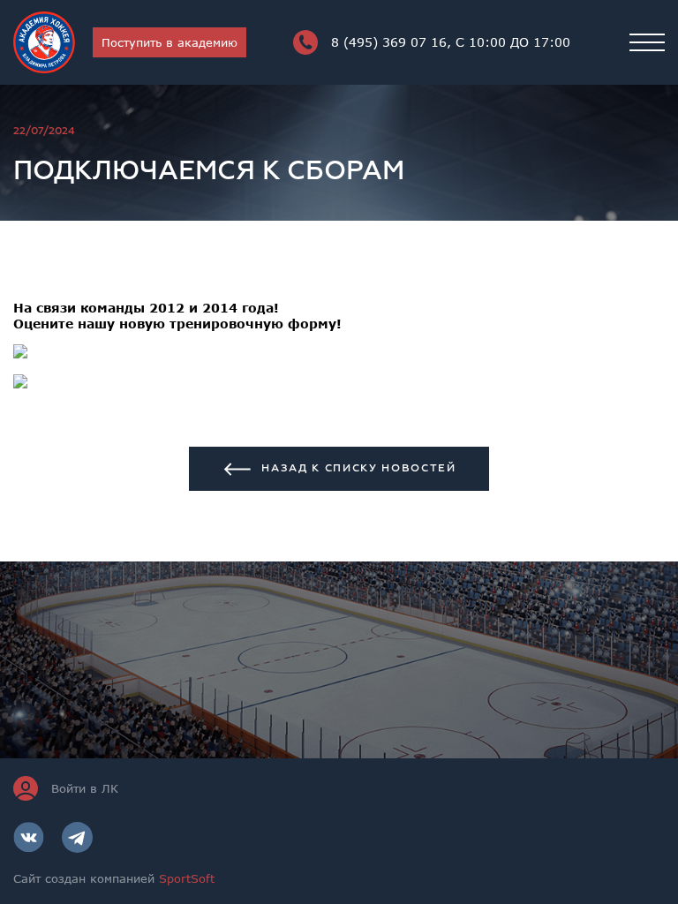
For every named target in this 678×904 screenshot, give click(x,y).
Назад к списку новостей (358, 468)
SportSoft (187, 878)
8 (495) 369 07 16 (450, 41)
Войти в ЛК (84, 788)
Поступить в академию (169, 42)
